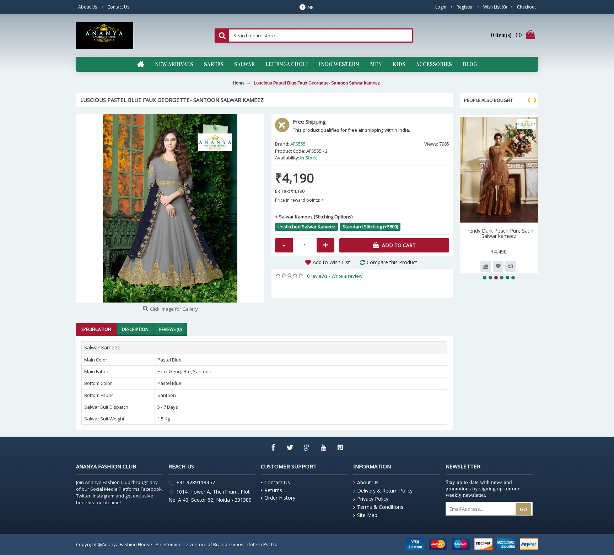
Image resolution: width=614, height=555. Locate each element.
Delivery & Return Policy (385, 490)
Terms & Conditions (380, 507)
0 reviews (317, 276)
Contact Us (277, 482)
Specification (96, 329)
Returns (273, 490)
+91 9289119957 (195, 482)
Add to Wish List (331, 262)
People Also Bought (488, 100)
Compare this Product (392, 262)
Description (135, 329)
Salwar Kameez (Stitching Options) (315, 216)
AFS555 (298, 144)
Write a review (347, 276)
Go (523, 509)
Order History (279, 497)
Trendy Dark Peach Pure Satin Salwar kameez (498, 233)
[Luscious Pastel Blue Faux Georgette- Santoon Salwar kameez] (170, 208)
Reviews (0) (170, 329)
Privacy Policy (372, 498)
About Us (367, 482)
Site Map (367, 515)
